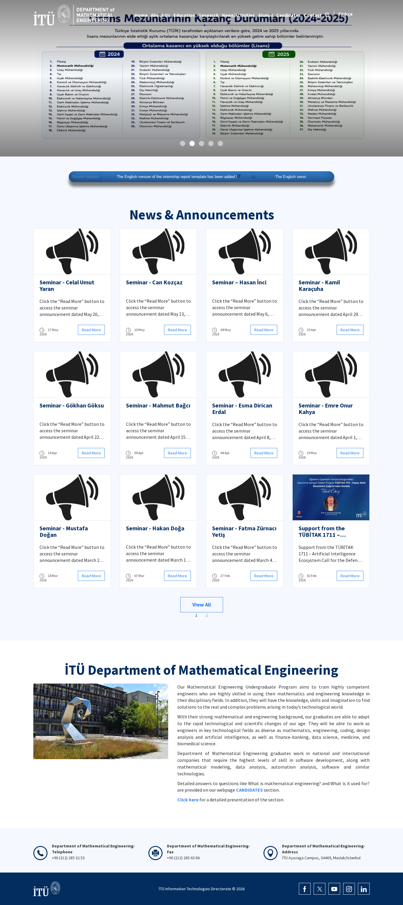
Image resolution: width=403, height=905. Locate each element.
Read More (91, 329)
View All (201, 604)
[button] (182, 143)
